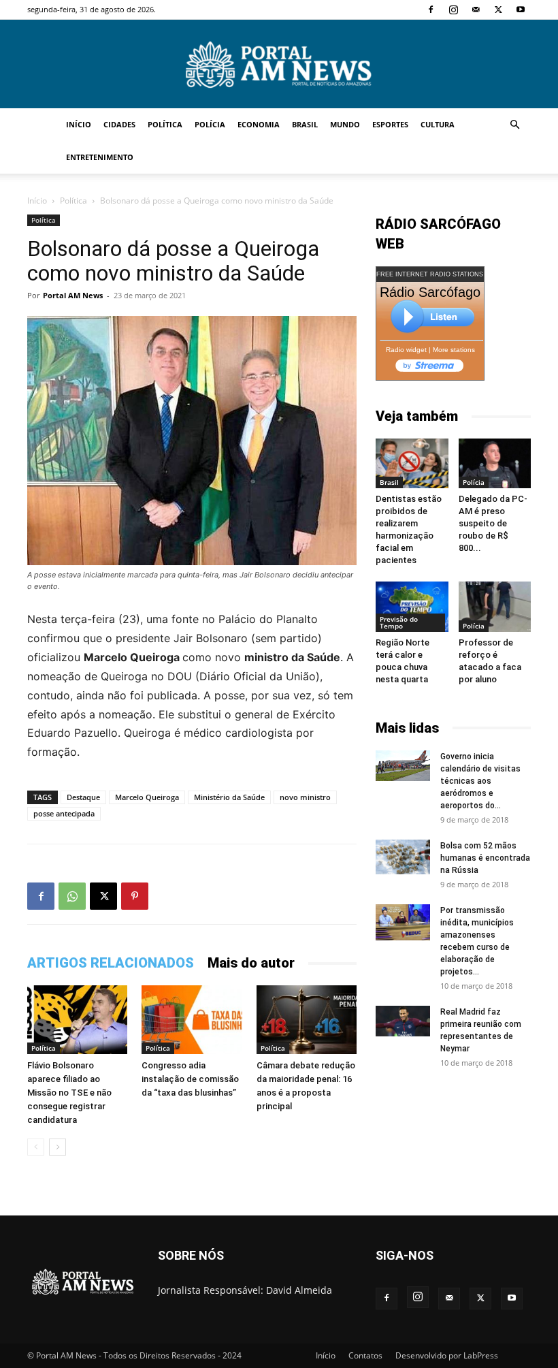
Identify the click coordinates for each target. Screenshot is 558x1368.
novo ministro (305, 797)
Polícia (210, 124)
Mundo (345, 124)
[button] (514, 124)
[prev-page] (35, 1147)
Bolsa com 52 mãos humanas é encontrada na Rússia (485, 858)
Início (78, 124)
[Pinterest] (134, 896)
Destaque (83, 797)
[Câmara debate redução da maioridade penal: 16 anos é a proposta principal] (307, 1019)
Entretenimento (99, 157)
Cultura (438, 124)
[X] (498, 9)
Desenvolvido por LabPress (446, 1355)
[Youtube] (520, 9)
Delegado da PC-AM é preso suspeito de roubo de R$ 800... (493, 523)
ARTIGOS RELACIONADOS (110, 963)
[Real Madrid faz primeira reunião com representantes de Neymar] (403, 1021)
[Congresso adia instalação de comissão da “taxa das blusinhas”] (192, 1019)
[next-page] (57, 1147)
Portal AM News (73, 295)
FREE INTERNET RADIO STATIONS (429, 274)
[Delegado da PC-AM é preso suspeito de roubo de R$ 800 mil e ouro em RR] (495, 463)
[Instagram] (453, 9)
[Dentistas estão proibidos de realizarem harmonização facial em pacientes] (412, 463)
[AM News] (279, 64)
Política (165, 124)
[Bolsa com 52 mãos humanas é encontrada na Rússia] (403, 857)
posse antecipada (64, 813)
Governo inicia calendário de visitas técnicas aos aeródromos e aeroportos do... (480, 781)
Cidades (119, 124)
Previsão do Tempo (399, 622)
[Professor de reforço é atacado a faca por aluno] (495, 606)
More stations (454, 349)
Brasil (305, 124)
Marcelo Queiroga (147, 797)
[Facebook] (431, 9)
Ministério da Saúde (229, 797)
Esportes (390, 124)
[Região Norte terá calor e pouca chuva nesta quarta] (412, 606)
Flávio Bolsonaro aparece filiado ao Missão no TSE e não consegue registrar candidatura (69, 1092)
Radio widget (406, 349)
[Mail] (475, 9)
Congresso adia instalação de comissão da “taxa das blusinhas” (190, 1079)
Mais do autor (251, 963)
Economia (258, 124)
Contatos (365, 1355)
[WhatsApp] (72, 896)
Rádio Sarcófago (430, 292)
